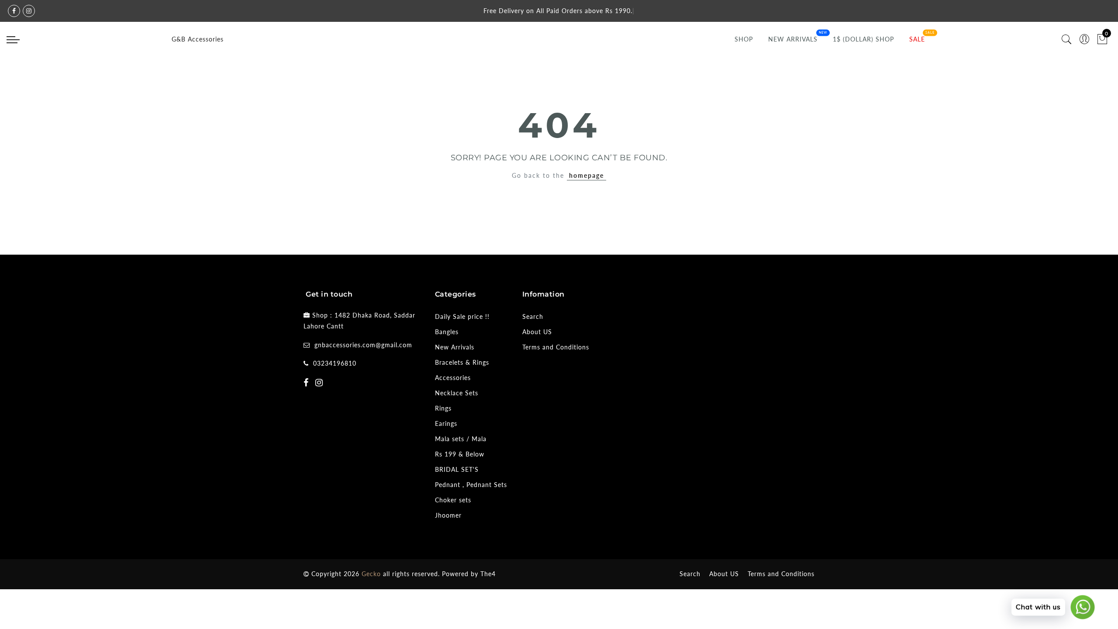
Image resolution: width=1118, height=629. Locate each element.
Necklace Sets (456, 393)
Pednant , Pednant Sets (471, 484)
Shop (744, 39)
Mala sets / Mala (461, 438)
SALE (917, 39)
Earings (446, 423)
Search (532, 316)
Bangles (447, 331)
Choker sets (453, 500)
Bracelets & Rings (462, 362)
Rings (443, 408)
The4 (488, 573)
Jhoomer (448, 515)
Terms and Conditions (555, 347)
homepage (586, 175)
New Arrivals (793, 39)
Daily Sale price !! (462, 316)
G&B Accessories (198, 39)
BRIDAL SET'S (457, 469)
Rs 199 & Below (459, 454)
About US (537, 331)
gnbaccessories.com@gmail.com (363, 345)
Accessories (453, 377)
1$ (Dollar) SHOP (863, 39)
